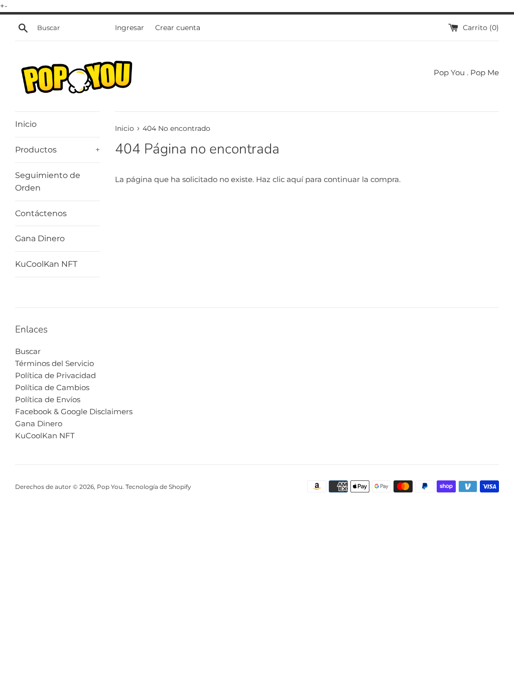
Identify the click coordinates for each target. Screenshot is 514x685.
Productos (57, 149)
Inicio (26, 124)
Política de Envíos (47, 399)
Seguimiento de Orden (47, 181)
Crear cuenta (177, 28)
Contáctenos (41, 213)
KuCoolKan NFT (46, 264)
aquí (295, 179)
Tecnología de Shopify (158, 486)
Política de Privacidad (55, 375)
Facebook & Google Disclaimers (74, 411)
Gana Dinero (40, 238)
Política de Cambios (52, 387)
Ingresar (129, 28)
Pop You (109, 486)
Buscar (28, 351)
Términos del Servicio (54, 363)
